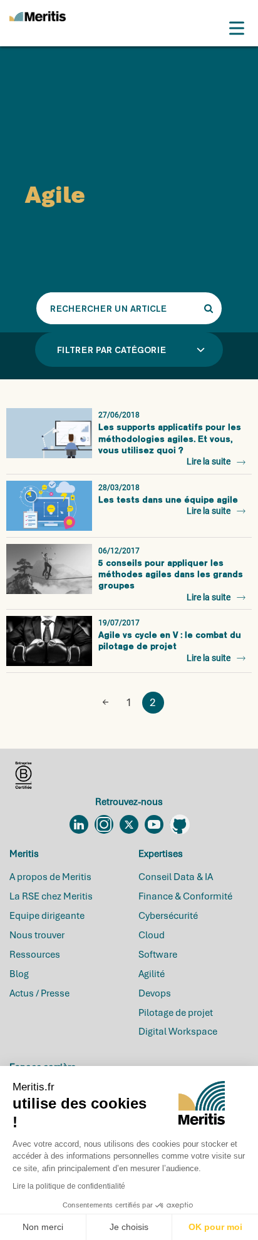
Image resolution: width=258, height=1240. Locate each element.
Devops (154, 993)
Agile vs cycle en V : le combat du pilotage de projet (169, 640)
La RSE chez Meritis (51, 896)
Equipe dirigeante (47, 916)
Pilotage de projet (175, 1013)
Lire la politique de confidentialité (69, 1186)
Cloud (151, 935)
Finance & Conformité (185, 896)
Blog (19, 974)
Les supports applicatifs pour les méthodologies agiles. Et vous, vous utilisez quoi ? (169, 438)
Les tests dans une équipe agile (168, 499)
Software (157, 954)
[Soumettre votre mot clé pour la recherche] (208, 308)
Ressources (34, 954)
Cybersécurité (168, 916)
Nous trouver (36, 935)
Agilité (151, 974)
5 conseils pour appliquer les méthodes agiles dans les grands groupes (170, 574)
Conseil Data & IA (175, 877)
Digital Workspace (177, 1031)
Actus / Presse (39, 993)
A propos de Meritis (50, 877)
